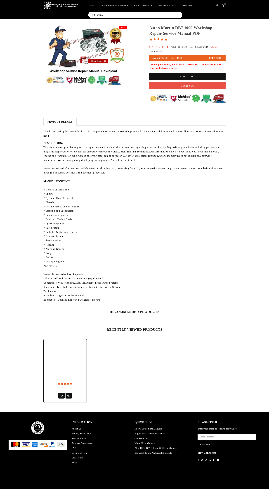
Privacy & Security (81, 433)
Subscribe (205, 444)
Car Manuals (140, 438)
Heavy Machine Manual (113, 5)
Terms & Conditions (82, 443)
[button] (223, 5)
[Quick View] (69, 396)
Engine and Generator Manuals (150, 433)
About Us (76, 428)
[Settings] (217, 5)
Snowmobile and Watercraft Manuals (153, 453)
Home (91, 5)
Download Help (80, 453)
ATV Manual (165, 5)
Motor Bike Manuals (144, 443)
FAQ (74, 448)
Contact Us (186, 5)
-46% (123, 27)
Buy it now (187, 86)
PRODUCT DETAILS (60, 121)
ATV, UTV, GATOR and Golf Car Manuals (155, 448)
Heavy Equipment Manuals (148, 428)
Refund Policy (79, 438)
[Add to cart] (61, 396)
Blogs (75, 462)
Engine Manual (142, 5)
